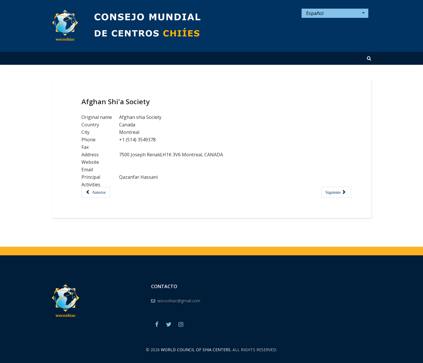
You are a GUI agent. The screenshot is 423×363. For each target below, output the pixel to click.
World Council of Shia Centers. (196, 349)
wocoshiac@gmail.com (178, 300)
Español (314, 13)
